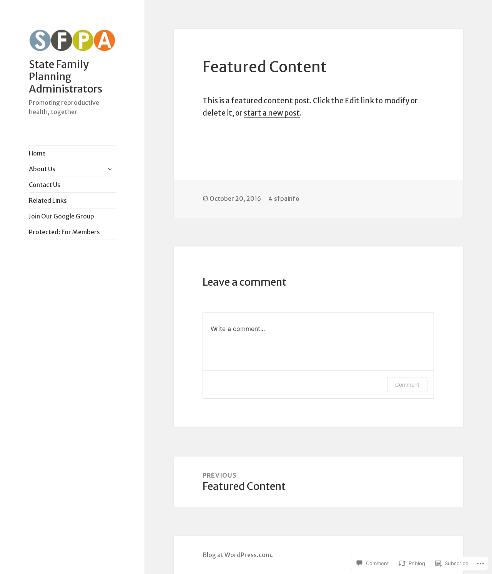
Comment (407, 384)
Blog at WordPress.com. (238, 555)
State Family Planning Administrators (65, 76)
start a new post (272, 112)
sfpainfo (286, 198)
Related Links (48, 200)
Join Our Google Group (61, 216)
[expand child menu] (109, 169)
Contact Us (44, 185)
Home (37, 153)
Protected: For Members (64, 232)
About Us (42, 169)
